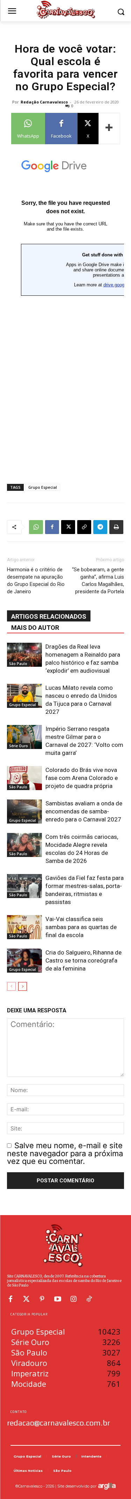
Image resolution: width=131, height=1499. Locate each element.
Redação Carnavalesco (44, 102)
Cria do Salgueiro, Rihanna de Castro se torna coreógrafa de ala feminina (83, 960)
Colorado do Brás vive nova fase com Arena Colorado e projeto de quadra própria (81, 777)
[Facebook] (52, 527)
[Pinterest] (41, 1299)
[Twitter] (26, 1299)
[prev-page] (11, 986)
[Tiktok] (89, 1299)
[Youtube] (57, 1299)
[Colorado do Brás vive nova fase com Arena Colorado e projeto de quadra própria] (24, 778)
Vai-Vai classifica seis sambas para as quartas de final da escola (81, 926)
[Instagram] (73, 1299)
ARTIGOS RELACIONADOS (48, 616)
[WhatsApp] (36, 527)
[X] (68, 527)
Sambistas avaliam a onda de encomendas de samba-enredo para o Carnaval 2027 (83, 811)
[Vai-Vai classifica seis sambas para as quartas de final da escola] (24, 927)
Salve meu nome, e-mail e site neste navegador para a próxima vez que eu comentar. (65, 1153)
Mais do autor (35, 627)
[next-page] (22, 986)
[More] (109, 128)
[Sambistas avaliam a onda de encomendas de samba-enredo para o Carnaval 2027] (24, 811)
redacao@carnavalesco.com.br (58, 1422)
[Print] (116, 527)
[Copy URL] (84, 527)
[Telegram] (100, 527)
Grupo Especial (42, 487)
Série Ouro (18, 745)
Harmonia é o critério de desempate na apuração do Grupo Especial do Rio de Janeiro (36, 580)
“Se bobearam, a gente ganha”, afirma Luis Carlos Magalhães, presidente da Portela (98, 580)
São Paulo (18, 663)
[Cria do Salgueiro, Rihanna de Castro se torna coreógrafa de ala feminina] (24, 961)
